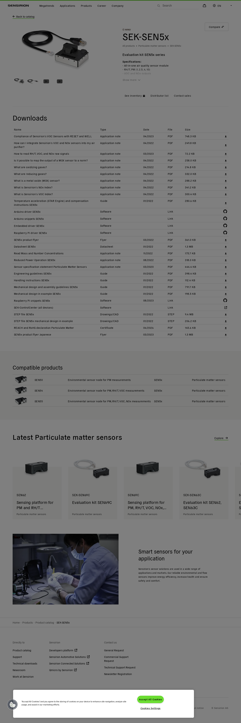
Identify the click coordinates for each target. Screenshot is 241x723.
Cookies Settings (151, 708)
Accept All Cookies (150, 699)
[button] (12, 704)
